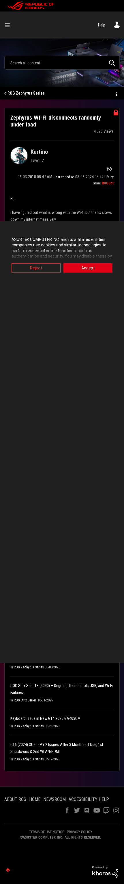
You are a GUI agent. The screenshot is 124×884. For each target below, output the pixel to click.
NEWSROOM (54, 799)
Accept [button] (88, 268)
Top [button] (8, 870)
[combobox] (62, 63)
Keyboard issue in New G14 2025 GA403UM (45, 718)
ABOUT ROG (15, 799)
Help (101, 25)
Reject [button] (36, 268)
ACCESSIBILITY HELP (89, 799)
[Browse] (9, 25)
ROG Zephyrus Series (26, 93)
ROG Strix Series (25, 700)
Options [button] (116, 93)
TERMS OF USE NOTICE (46, 832)
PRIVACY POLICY (79, 832)
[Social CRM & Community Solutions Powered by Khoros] (105, 872)
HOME (34, 799)
